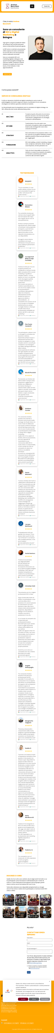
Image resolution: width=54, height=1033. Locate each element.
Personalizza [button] (44, 999)
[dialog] (27, 991)
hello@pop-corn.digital (27, 1023)
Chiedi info (47, 6)
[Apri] (32, 6)
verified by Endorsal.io (30, 196)
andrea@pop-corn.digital (11, 1023)
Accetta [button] (23, 999)
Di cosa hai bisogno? (32, 948)
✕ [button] (49, 981)
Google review (22, 196)
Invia (29, 972)
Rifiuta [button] (34, 999)
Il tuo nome (30, 937)
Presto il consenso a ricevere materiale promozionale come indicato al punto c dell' (38, 967)
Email (28, 943)
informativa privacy (35, 963)
